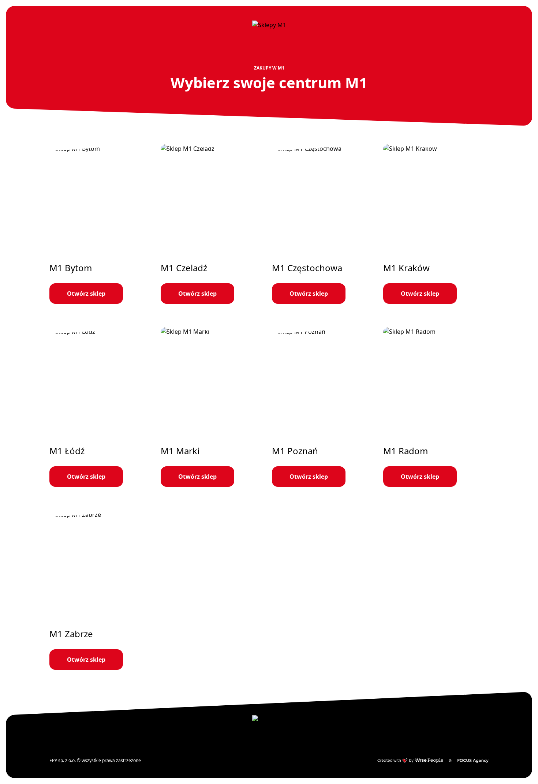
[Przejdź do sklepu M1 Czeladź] (213, 224)
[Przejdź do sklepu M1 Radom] (436, 407)
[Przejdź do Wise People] (410, 761)
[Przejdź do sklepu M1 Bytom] (102, 224)
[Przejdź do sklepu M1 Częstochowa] (324, 224)
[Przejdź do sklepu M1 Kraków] (436, 224)
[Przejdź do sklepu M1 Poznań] (324, 407)
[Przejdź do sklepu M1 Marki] (213, 407)
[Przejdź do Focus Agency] (473, 761)
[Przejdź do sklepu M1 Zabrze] (102, 590)
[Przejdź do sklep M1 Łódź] (102, 407)
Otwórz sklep (86, 294)
